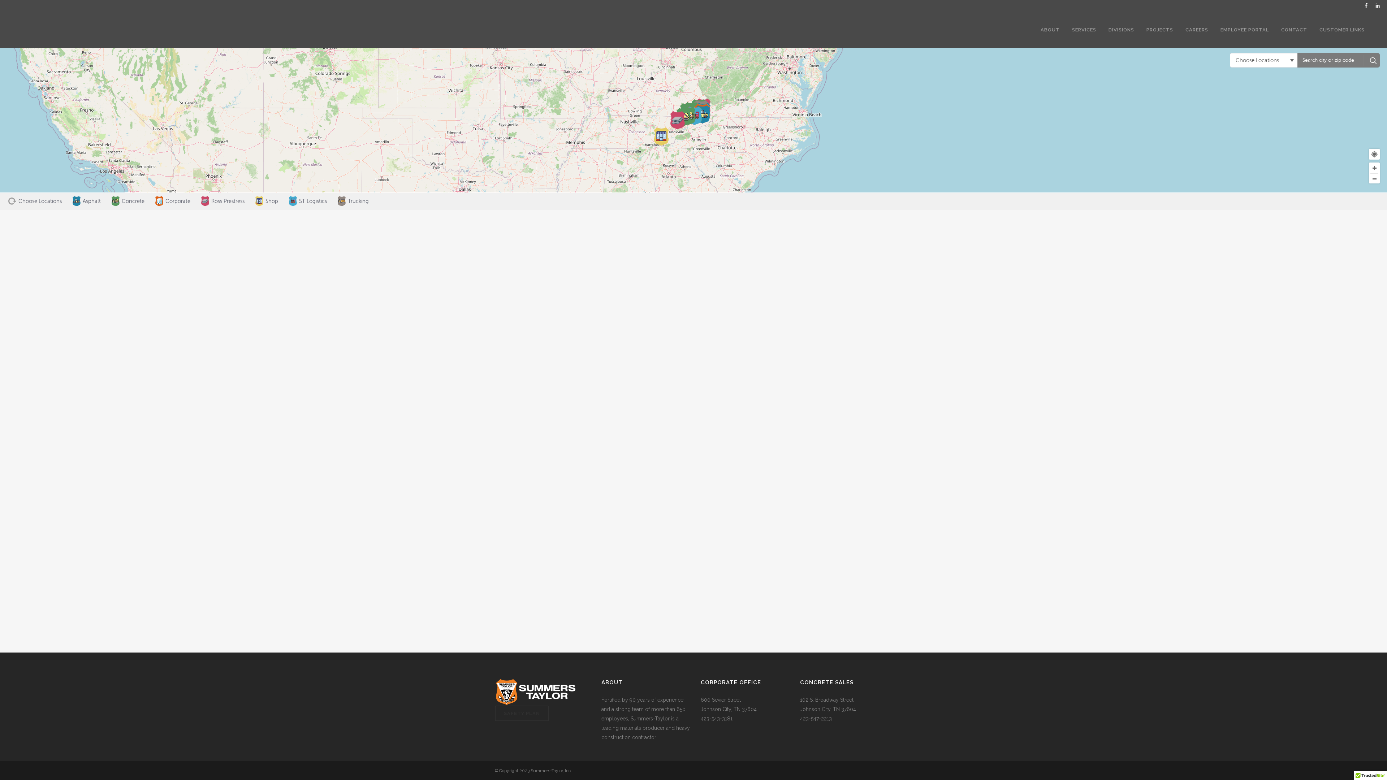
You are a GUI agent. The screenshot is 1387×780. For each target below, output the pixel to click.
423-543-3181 (717, 719)
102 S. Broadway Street (827, 700)
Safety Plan (522, 713)
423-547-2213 (816, 719)
